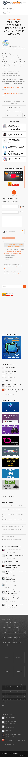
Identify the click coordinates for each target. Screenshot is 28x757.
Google (4, 629)
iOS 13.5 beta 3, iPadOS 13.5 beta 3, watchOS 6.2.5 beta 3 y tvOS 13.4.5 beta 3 (15, 390)
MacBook (4, 634)
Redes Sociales (20, 639)
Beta (9, 624)
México (21, 634)
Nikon (15, 637)
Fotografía (10, 627)
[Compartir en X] (7, 115)
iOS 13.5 (7, 376)
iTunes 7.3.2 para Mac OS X (9, 87)
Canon (12, 624)
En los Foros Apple (9, 496)
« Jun (3, 705)
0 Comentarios (16, 101)
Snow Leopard (14, 642)
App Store (5, 624)
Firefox (22, 624)
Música (4, 637)
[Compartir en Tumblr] (20, 115)
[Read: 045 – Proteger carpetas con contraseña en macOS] (3, 578)
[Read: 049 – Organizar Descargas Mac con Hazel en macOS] (3, 555)
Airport (11, 622)
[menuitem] (20, 3)
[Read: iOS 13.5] (3, 376)
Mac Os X (16, 634)
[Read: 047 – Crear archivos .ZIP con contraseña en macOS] (3, 566)
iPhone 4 (16, 629)
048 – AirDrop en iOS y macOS (12, 561)
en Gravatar (14, 273)
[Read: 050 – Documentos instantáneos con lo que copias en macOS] (3, 549)
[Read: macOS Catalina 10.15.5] (3, 372)
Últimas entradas (7, 8)
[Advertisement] (14, 315)
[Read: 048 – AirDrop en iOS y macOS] (3, 562)
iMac (12, 629)
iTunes (14, 107)
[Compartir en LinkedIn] (17, 115)
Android (16, 622)
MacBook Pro (10, 634)
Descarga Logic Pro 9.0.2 (17, 505)
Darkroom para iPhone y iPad (16, 526)
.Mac (4, 622)
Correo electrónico (22, 213)
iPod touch (5, 632)
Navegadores (9, 637)
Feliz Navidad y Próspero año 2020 (14, 519)
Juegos (18, 632)
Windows (19, 107)
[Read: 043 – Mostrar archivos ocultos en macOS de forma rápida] (3, 592)
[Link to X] (20, 755)
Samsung (4, 642)
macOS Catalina (12, 533)
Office (18, 637)
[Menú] (24, 3)
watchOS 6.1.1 (11, 523)
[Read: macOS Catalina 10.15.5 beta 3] (3, 385)
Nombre (22, 207)
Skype (9, 642)
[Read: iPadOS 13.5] (3, 381)
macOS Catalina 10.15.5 (11, 371)
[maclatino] (11, 3)
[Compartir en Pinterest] (14, 115)
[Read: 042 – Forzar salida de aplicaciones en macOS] (3, 598)
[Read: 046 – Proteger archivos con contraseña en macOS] (3, 572)
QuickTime (11, 639)
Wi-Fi (14, 644)
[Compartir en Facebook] (4, 115)
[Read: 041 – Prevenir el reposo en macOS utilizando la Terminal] (3, 604)
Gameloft (16, 627)
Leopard (23, 632)
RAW (15, 639)
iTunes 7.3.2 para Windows (9, 93)
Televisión (5, 644)
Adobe (7, 622)
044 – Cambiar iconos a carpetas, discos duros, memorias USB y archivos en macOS (15, 585)
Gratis (8, 629)
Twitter (9, 644)
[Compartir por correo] (24, 115)
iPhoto (20, 629)
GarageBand (21, 627)
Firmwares (5, 627)
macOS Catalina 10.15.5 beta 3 (13, 385)
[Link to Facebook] (22, 755)
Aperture (21, 622)
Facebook (17, 624)
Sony (20, 642)
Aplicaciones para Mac (14, 19)
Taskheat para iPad (10, 367)
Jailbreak (14, 632)
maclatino (14, 103)
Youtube (22, 644)
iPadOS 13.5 (8, 380)
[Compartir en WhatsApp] (10, 115)
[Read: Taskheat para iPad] (3, 368)
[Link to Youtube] (25, 755)
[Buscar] (20, 3)
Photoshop (5, 639)
